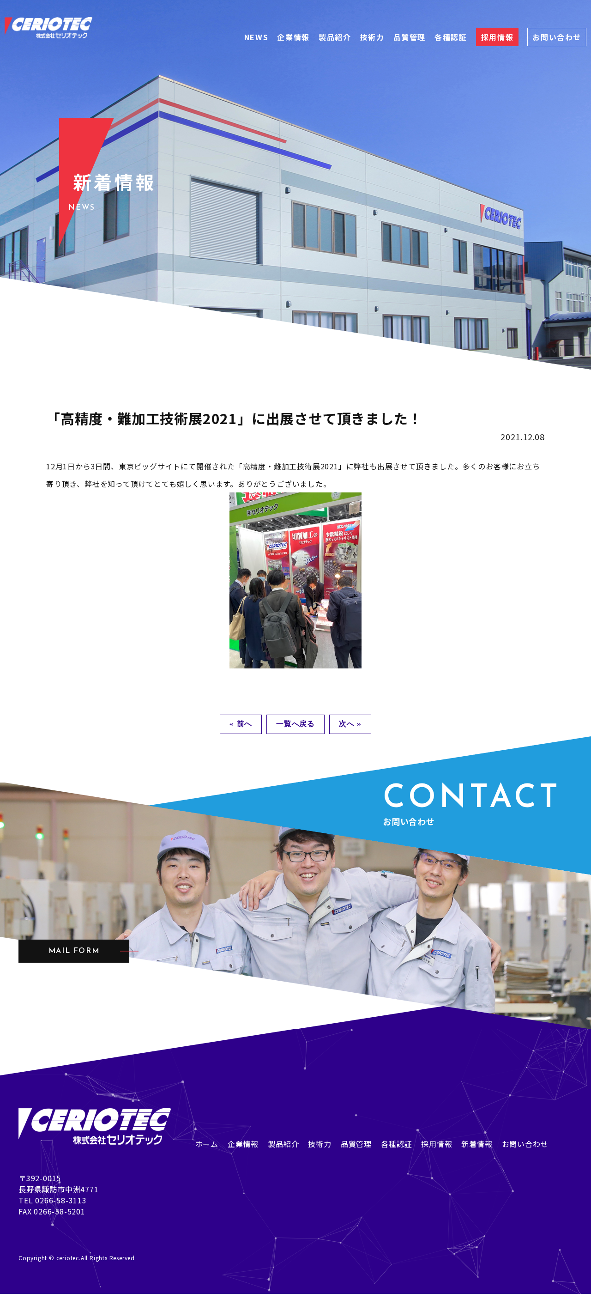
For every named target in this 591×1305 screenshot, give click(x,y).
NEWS (256, 36)
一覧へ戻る (295, 724)
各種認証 (450, 36)
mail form (73, 951)
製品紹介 (335, 36)
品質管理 (409, 36)
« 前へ (240, 724)
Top (7, 1299)
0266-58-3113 (61, 1200)
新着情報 (476, 1143)
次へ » (350, 724)
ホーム (206, 1143)
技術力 (372, 36)
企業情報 (293, 36)
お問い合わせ (556, 36)
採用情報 (497, 36)
